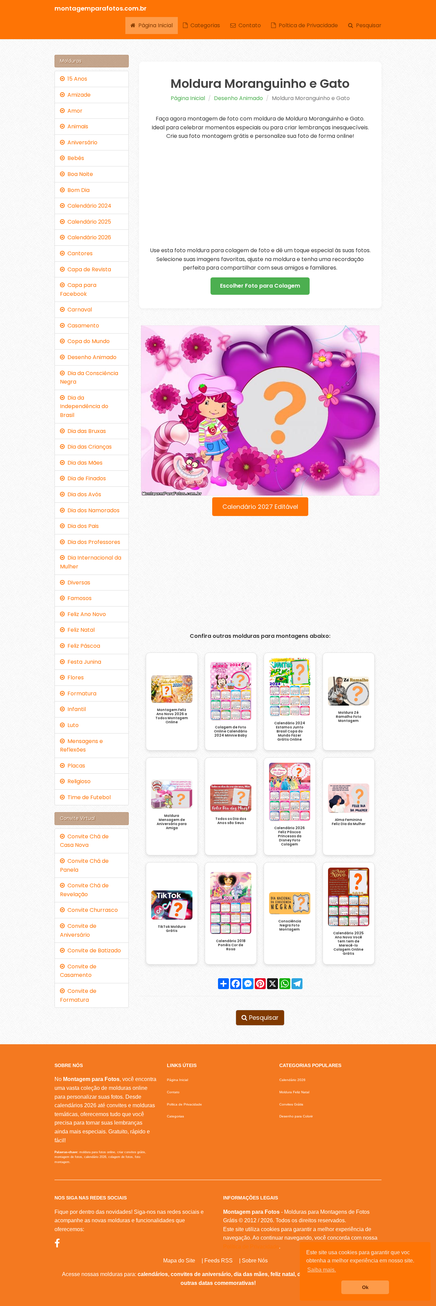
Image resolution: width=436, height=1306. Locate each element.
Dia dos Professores (92, 542)
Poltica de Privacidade (307, 25)
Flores (74, 677)
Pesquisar (367, 25)
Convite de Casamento (78, 971)
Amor (73, 111)
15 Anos (76, 79)
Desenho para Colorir (296, 1116)
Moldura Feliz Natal (294, 1092)
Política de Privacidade (251, 1246)
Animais (76, 126)
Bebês (74, 158)
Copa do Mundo (87, 341)
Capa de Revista (88, 269)
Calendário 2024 (88, 206)
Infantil (75, 709)
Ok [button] (365, 1287)
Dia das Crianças (88, 447)
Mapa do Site (179, 1260)
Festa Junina (83, 662)
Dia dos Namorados (92, 510)
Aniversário (81, 142)
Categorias (204, 25)
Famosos (78, 598)
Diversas (77, 582)
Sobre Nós (255, 1260)
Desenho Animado (238, 98)
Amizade (78, 95)
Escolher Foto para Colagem (260, 286)
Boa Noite (79, 174)
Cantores (79, 253)
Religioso (78, 781)
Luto (72, 725)
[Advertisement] (260, 193)
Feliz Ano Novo (85, 614)
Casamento (82, 325)
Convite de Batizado (93, 950)
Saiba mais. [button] (321, 1270)
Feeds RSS (218, 1260)
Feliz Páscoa (82, 646)
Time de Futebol (88, 797)
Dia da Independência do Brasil (84, 406)
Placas (75, 766)
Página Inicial (154, 25)
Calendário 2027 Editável (260, 506)
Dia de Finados (85, 478)
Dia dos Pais (82, 526)
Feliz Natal (80, 630)
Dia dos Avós (83, 494)
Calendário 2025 (88, 222)
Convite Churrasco (91, 910)
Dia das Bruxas (85, 431)
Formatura (80, 693)
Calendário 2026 (88, 237)
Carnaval (78, 309)
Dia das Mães (84, 463)
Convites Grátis (291, 1104)
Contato (248, 25)
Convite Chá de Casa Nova (84, 841)
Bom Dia (77, 190)
